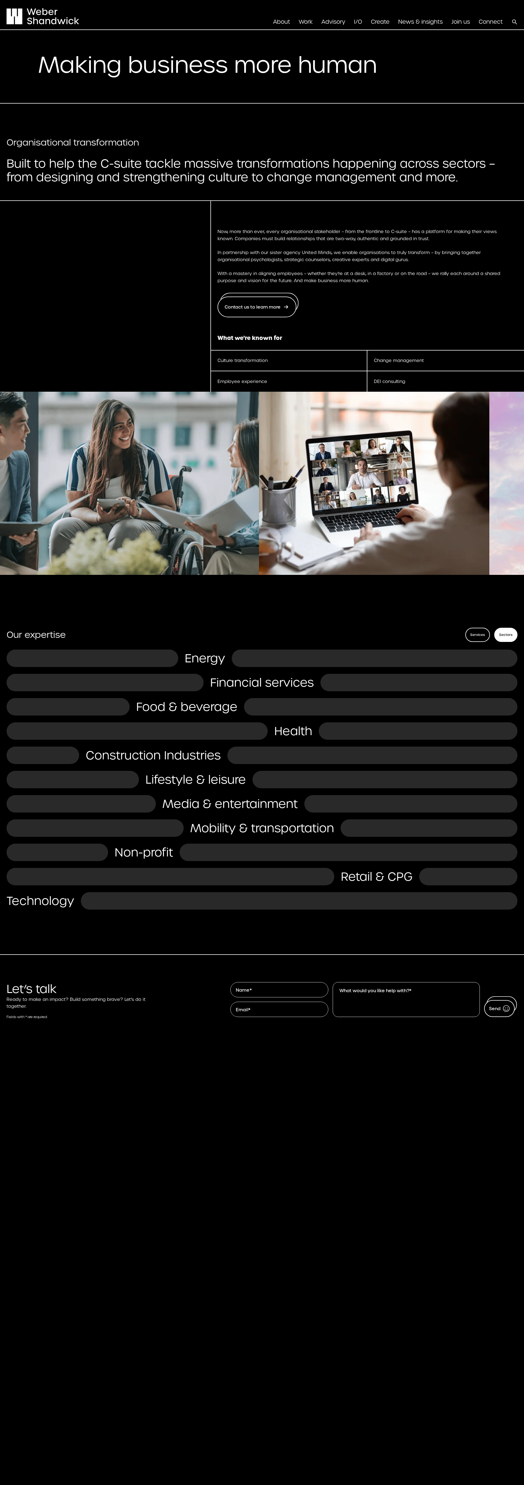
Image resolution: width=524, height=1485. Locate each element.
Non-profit (144, 852)
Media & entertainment (230, 804)
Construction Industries (153, 755)
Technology (40, 901)
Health (293, 731)
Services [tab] (477, 635)
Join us (460, 22)
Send (495, 1009)
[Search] (514, 22)
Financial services (262, 682)
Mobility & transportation (262, 828)
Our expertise (36, 634)
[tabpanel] (262, 780)
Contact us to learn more (253, 307)
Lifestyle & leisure (195, 779)
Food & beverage (186, 707)
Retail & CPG (377, 876)
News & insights (420, 22)
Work (306, 22)
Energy (205, 658)
